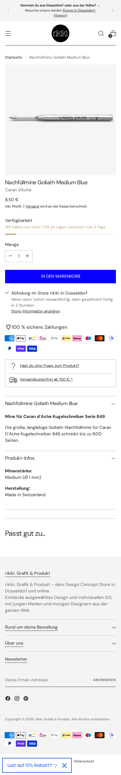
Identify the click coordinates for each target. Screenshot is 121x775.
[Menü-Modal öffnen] (8, 33)
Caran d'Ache (18, 190)
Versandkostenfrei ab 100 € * (46, 379)
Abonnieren (104, 680)
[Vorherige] (8, 10)
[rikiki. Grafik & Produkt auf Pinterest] (26, 699)
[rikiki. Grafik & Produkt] (60, 33)
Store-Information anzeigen (35, 311)
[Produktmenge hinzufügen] (27, 256)
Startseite (13, 57)
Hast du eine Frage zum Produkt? (49, 365)
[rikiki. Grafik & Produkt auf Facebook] (8, 699)
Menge (12, 244)
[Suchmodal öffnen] (101, 33)
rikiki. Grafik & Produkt (52, 719)
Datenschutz (84, 761)
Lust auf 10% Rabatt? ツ (32, 765)
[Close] (64, 765)
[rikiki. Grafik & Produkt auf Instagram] (17, 699)
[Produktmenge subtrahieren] (10, 256)
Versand (32, 206)
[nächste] (112, 10)
